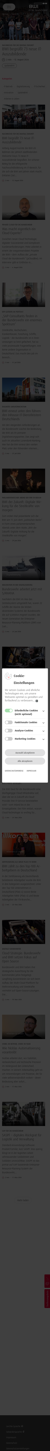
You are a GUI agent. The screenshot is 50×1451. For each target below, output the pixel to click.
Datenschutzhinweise (14, 771)
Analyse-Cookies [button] (24, 730)
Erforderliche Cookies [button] (26, 712)
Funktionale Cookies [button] (26, 722)
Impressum (31, 771)
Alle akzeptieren (25, 761)
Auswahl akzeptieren (25, 753)
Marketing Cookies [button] (25, 739)
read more (37, 701)
